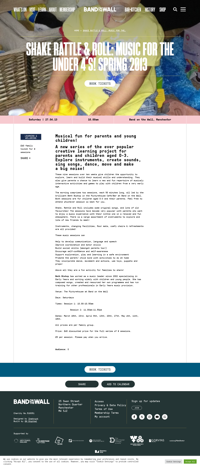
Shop (162, 9)
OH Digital (31, 421)
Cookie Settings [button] (174, 461)
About (53, 9)
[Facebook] (134, 417)
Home (76, 30)
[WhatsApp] (164, 417)
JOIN (137, 408)
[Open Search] (175, 9)
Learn (42, 9)
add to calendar (118, 384)
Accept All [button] (190, 461)
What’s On (20, 9)
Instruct (33, 418)
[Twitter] (142, 417)
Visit (32, 9)
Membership (67, 9)
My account (102, 416)
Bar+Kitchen (133, 9)
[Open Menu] (183, 9)
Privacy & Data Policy (110, 405)
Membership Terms (107, 412)
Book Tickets (100, 83)
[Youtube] (157, 417)
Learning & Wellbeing (31, 136)
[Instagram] (149, 417)
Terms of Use (104, 409)
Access (99, 401)
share (82, 384)
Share (24, 158)
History (150, 9)
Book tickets (100, 369)
